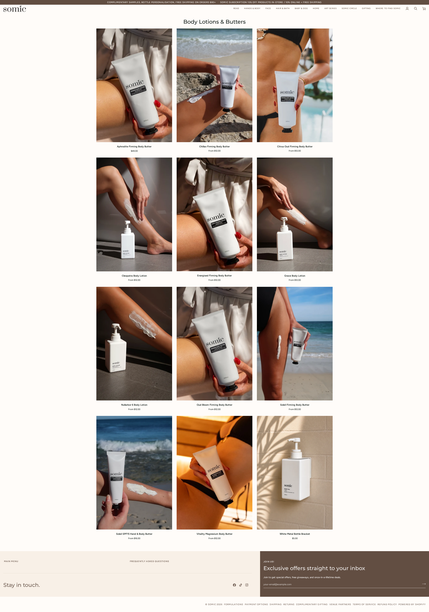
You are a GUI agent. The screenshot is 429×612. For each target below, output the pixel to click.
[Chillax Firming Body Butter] (214, 85)
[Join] (423, 584)
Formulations (233, 604)
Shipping (276, 604)
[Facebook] (234, 585)
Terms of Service (364, 604)
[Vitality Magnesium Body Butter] (214, 473)
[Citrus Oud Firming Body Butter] (295, 85)
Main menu (11, 561)
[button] (236, 8)
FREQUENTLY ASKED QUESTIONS (149, 561)
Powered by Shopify (412, 604)
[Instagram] (246, 585)
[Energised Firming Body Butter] (214, 214)
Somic (212, 604)
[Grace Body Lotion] (295, 214)
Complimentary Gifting (312, 604)
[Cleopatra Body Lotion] (134, 214)
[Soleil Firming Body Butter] (295, 343)
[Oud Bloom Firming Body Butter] (214, 343)
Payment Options (256, 604)
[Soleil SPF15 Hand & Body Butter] (134, 473)
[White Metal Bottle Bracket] (295, 473)
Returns (288, 604)
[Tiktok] (240, 585)
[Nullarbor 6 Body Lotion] (134, 343)
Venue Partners (340, 604)
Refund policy (387, 604)
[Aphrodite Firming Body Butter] (134, 85)
